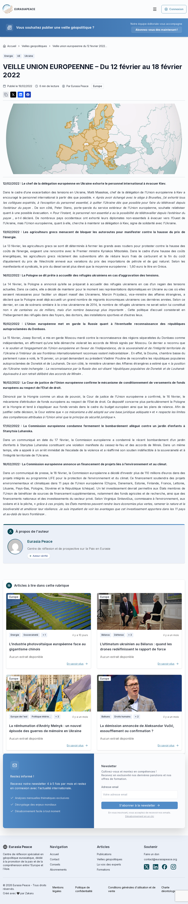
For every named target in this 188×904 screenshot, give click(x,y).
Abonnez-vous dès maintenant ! (156, 29)
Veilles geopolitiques (34, 46)
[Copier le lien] (6, 95)
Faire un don (151, 854)
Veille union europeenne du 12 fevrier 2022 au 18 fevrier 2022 (80, 46)
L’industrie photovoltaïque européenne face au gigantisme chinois (47, 646)
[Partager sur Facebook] (28, 95)
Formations (103, 869)
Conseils (55, 864)
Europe (97, 86)
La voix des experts (109, 864)
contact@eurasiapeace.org (160, 859)
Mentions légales (58, 889)
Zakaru (29, 893)
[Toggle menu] (154, 9)
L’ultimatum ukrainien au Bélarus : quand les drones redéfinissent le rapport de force (136, 646)
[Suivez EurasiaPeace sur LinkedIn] (155, 866)
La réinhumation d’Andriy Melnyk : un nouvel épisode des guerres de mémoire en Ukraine (45, 728)
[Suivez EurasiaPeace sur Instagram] (173, 866)
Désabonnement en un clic (139, 816)
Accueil (11, 46)
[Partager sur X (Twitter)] (13, 95)
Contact (54, 859)
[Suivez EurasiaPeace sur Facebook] (164, 866)
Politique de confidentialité (83, 889)
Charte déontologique (170, 889)
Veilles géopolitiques (109, 859)
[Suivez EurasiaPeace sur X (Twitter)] (146, 866)
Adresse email (109, 786)
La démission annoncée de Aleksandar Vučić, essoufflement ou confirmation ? (137, 728)
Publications (104, 854)
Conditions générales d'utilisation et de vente (132, 889)
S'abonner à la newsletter (137, 805)
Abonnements (58, 869)
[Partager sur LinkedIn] (21, 95)
